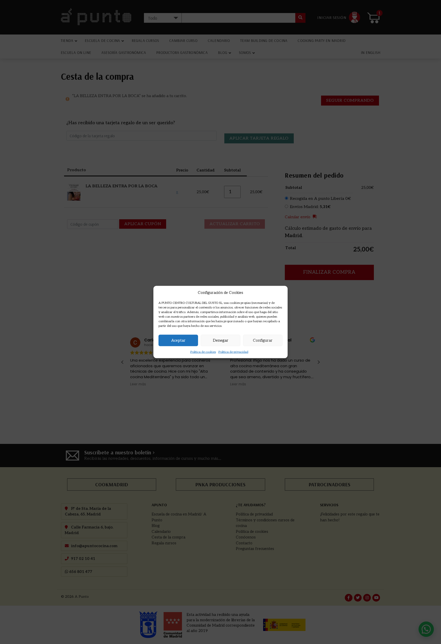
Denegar (220, 340)
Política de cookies (203, 352)
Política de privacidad (233, 352)
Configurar (263, 340)
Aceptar (178, 340)
